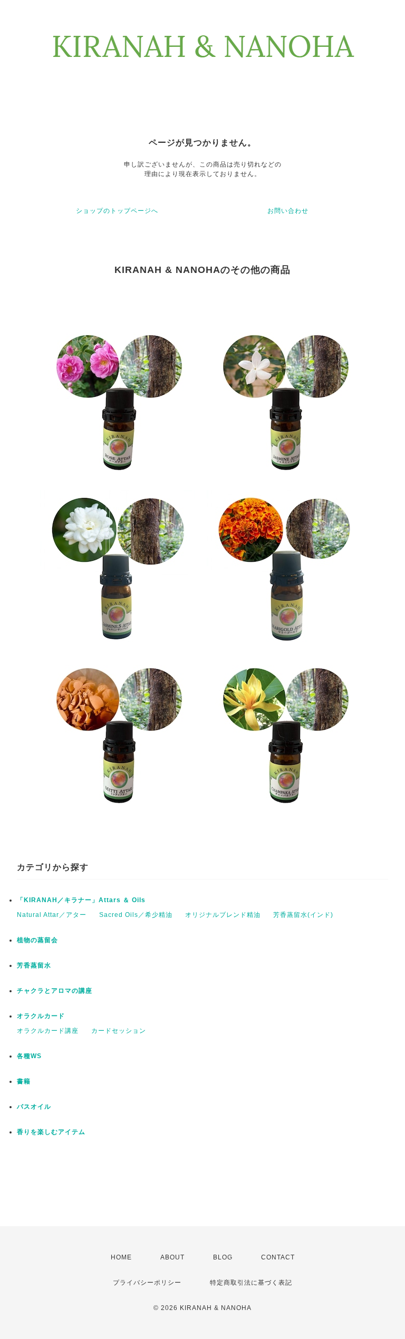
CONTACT (278, 1257)
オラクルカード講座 (48, 1030)
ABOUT (172, 1257)
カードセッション (118, 1030)
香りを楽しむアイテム (51, 1132)
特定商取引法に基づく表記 (251, 1282)
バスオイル (34, 1106)
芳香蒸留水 (34, 965)
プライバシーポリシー (147, 1282)
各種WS (29, 1056)
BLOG (223, 1257)
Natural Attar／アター (51, 914)
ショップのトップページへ (117, 210)
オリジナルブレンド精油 (223, 914)
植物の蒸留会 (37, 940)
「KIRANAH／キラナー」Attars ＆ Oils (81, 900)
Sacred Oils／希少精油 (135, 914)
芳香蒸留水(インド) (303, 914)
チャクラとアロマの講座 (54, 990)
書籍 (24, 1081)
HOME (121, 1257)
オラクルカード (41, 1016)
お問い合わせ (287, 210)
